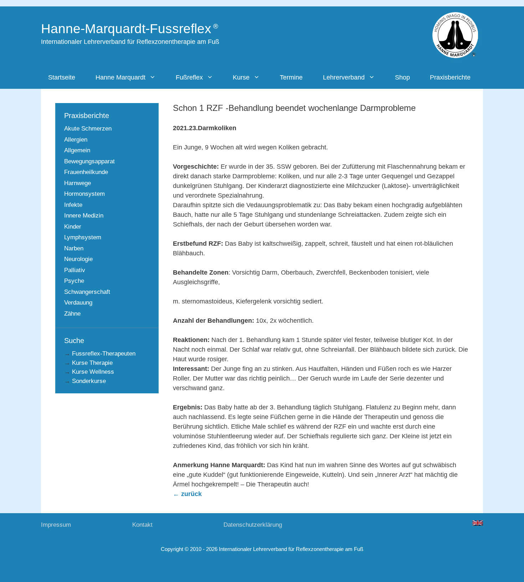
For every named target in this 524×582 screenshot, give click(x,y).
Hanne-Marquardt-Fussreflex (126, 28)
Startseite (61, 77)
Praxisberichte (450, 77)
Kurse (241, 77)
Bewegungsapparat (89, 161)
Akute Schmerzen (88, 128)
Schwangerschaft (87, 292)
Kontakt (142, 524)
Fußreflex (189, 77)
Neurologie (78, 259)
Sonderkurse (89, 381)
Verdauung (78, 302)
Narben (73, 248)
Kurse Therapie (92, 362)
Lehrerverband (344, 77)
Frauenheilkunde (86, 172)
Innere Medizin (83, 215)
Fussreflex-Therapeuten (103, 353)
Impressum (56, 524)
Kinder (72, 226)
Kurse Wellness (93, 371)
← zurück (187, 493)
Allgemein (77, 150)
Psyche (74, 280)
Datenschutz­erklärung (253, 524)
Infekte (73, 204)
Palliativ (74, 270)
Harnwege (77, 183)
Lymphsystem (82, 237)
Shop (402, 77)
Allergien (75, 139)
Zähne (72, 313)
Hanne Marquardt (120, 77)
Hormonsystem (84, 193)
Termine (291, 77)
